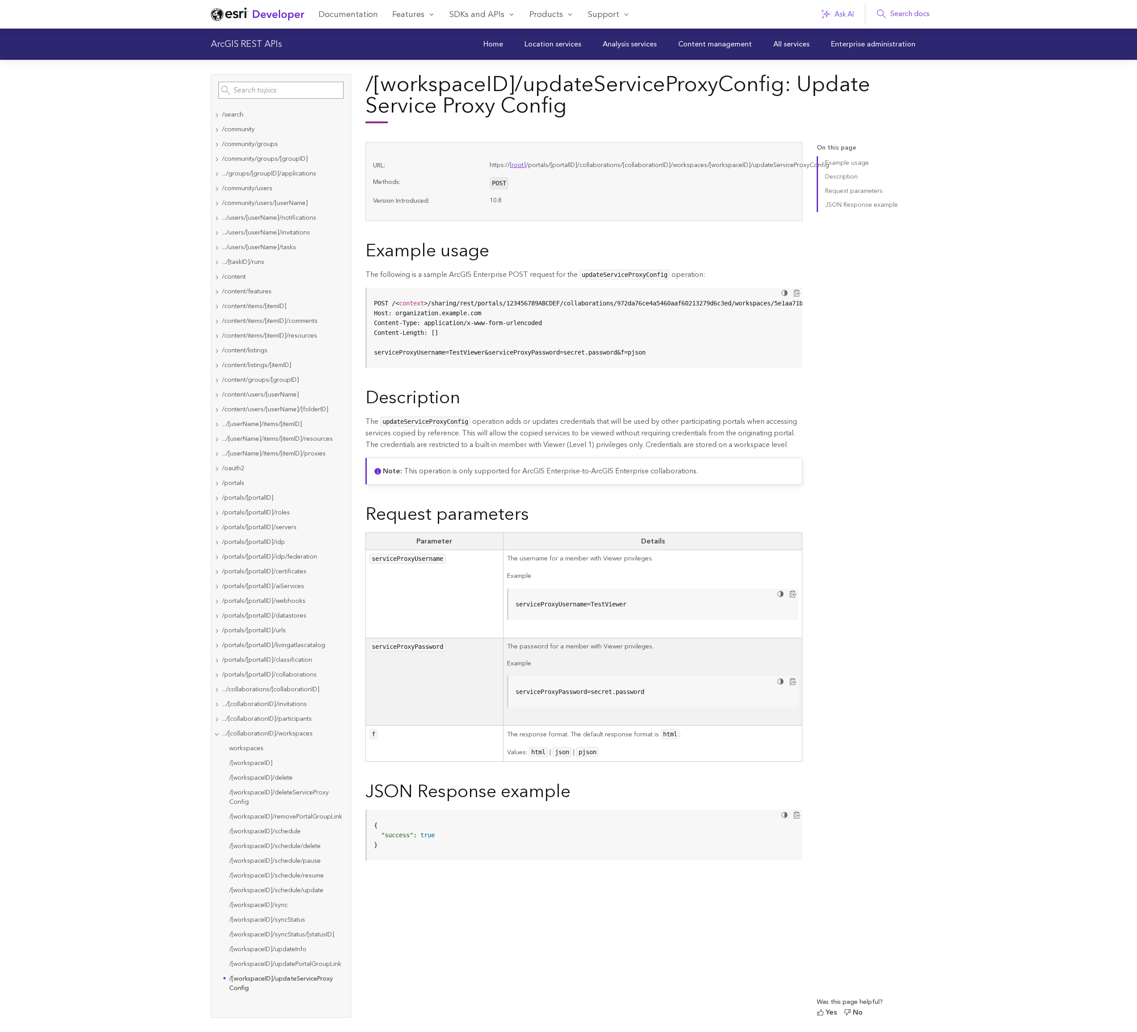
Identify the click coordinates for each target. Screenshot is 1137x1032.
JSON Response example (861, 205)
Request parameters (854, 191)
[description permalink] (467, 399)
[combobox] (281, 90)
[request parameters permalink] (536, 516)
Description (841, 176)
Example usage (847, 163)
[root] (518, 165)
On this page (836, 148)
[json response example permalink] (578, 793)
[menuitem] (493, 44)
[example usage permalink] (496, 252)
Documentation (348, 14)
